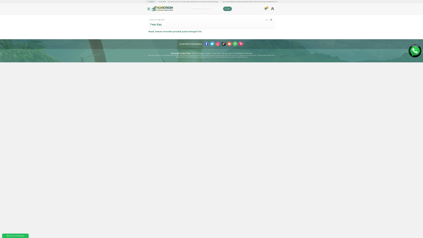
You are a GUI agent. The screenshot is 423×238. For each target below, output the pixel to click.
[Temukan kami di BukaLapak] (240, 44)
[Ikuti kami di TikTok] (223, 44)
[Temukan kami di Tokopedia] (235, 44)
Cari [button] (228, 9)
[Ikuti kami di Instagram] (218, 44)
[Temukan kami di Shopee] (229, 44)
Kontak (163, 1)
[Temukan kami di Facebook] (206, 44)
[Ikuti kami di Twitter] (212, 44)
